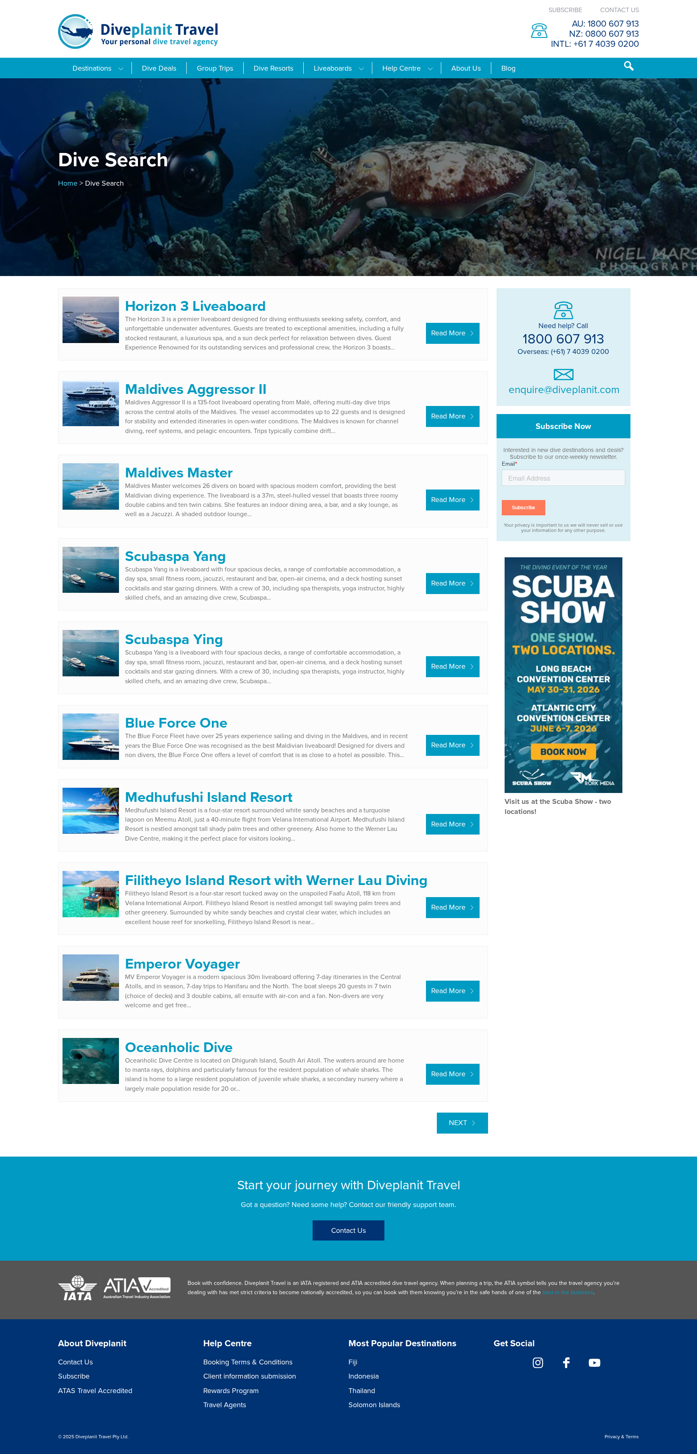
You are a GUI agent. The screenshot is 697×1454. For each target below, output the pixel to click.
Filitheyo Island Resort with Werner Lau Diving (276, 879)
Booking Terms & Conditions (247, 1362)
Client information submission (249, 1376)
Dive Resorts (273, 68)
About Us (466, 68)
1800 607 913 (563, 338)
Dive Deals (159, 68)
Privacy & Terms (622, 1436)
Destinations (92, 68)
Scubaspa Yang (175, 555)
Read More (448, 333)
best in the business (568, 1292)
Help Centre (401, 68)
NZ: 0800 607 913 (604, 33)
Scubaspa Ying (174, 638)
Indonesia (363, 1376)
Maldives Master (179, 472)
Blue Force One (176, 722)
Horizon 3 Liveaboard (195, 305)
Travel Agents (224, 1405)
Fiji (352, 1362)
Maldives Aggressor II (196, 388)
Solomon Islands (374, 1405)
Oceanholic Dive (179, 1046)
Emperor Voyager (182, 963)
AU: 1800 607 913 (605, 23)
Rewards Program (231, 1390)
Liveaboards (333, 68)
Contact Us (619, 9)
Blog (508, 68)
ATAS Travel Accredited (95, 1390)
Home (67, 183)
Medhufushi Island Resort (208, 796)
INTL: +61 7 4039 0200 (595, 43)
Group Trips (215, 68)
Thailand (361, 1390)
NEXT (458, 1122)
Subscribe (565, 9)
